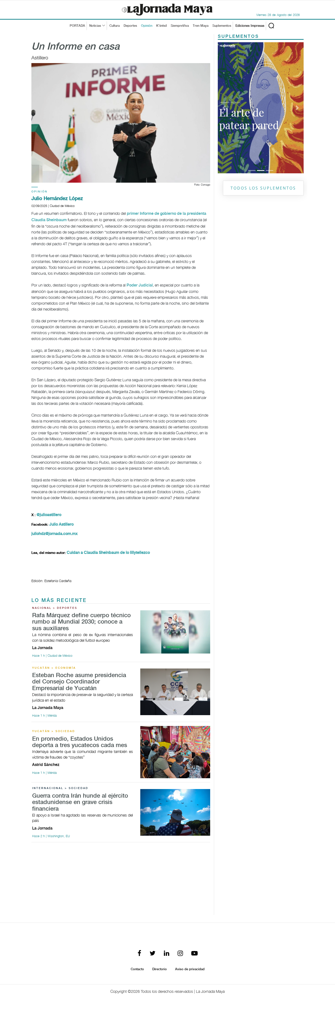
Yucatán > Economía (54, 668)
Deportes (130, 25)
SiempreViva (180, 25)
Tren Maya (200, 25)
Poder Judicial (140, 285)
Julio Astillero (61, 524)
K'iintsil (161, 25)
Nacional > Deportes (54, 608)
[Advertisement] (120, 880)
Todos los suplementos (263, 63)
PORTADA (77, 25)
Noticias (95, 25)
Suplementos (221, 25)
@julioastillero (49, 515)
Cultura (114, 25)
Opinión (146, 25)
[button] (224, 45)
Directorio (159, 969)
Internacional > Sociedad (60, 788)
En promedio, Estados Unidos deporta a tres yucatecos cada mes (79, 742)
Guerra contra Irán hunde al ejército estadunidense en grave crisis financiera (80, 802)
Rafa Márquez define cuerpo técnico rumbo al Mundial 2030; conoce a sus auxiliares (81, 622)
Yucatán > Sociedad (53, 731)
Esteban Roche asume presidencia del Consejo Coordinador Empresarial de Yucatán (79, 682)
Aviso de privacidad (190, 969)
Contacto (137, 969)
